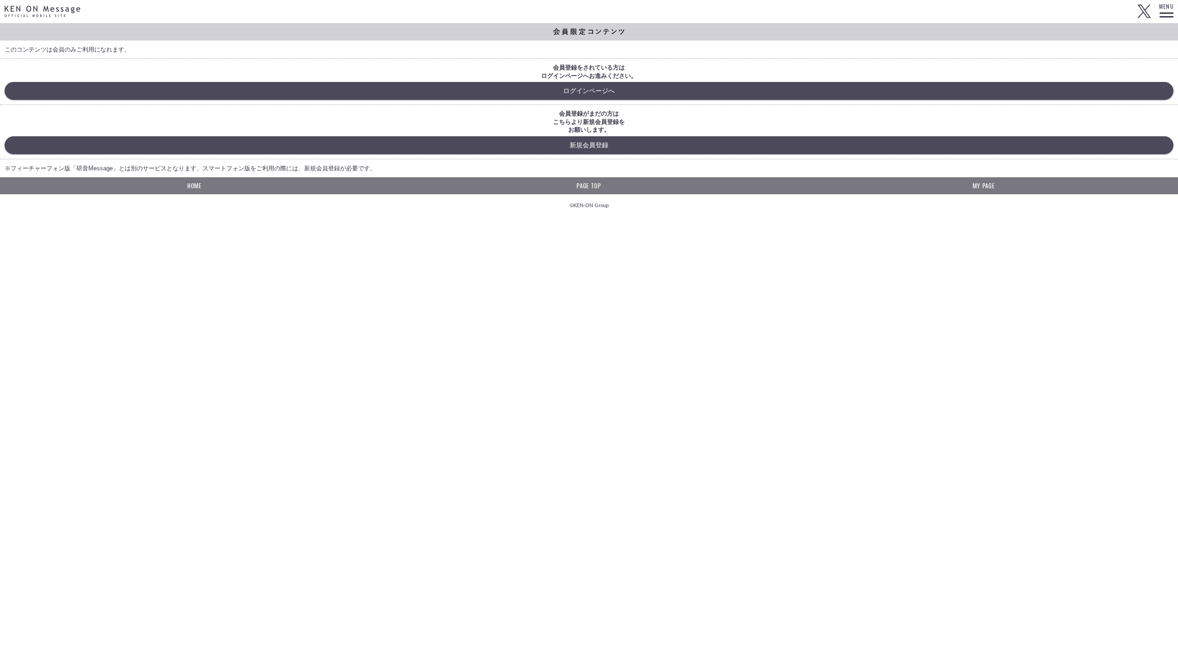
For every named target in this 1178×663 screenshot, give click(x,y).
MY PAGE (984, 185)
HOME (194, 185)
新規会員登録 (589, 145)
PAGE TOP (589, 185)
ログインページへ (589, 90)
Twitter (1144, 11)
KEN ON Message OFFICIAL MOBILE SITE (43, 11)
